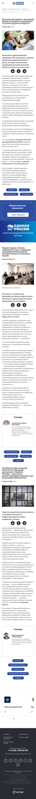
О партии (6, 734)
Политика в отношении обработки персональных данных (18, 781)
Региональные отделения (8, 738)
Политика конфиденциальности (18, 780)
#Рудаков (18, 678)
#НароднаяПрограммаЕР (18, 673)
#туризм (18, 460)
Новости (24, 9)
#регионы (26, 452)
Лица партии (23, 734)
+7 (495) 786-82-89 (18, 750)
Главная (4, 9)
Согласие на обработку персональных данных (18, 783)
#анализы (24, 190)
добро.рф (20, 399)
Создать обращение (18, 215)
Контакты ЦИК (24, 737)
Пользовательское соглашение (18, 778)
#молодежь (26, 456)
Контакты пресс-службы (8, 742)
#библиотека (18, 669)
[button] (13, 718)
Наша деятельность (14, 9)
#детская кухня (11, 194)
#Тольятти (11, 190)
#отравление (26, 194)
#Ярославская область (18, 665)
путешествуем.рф (8, 399)
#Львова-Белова (11, 452)
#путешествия (11, 456)
